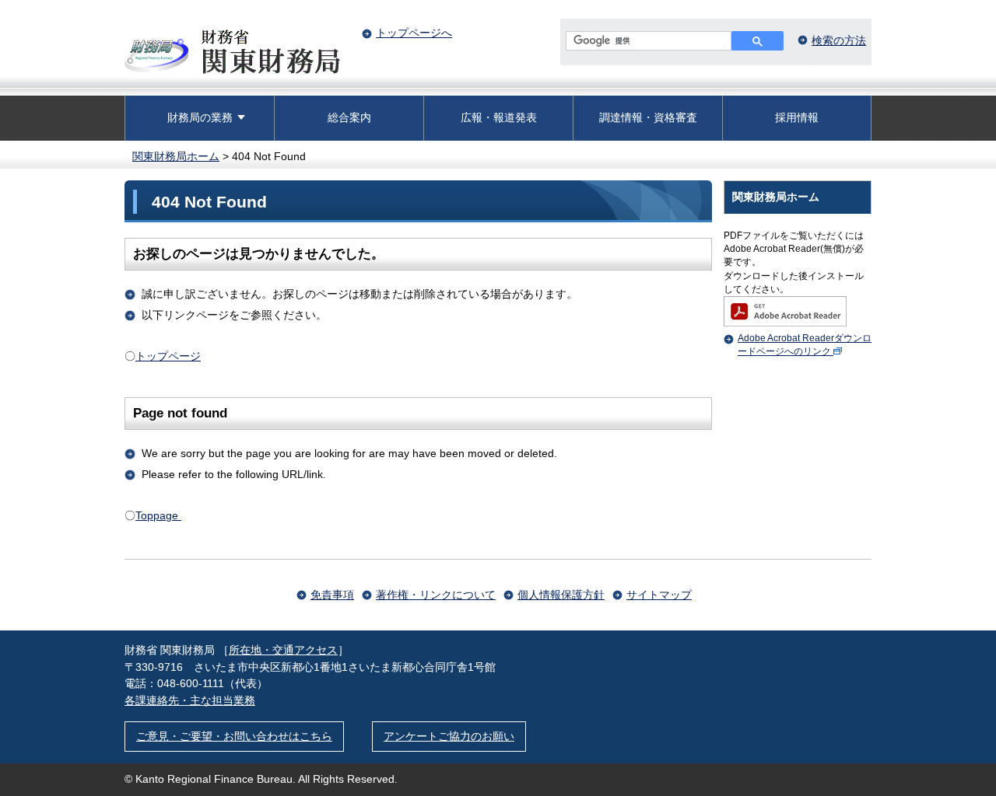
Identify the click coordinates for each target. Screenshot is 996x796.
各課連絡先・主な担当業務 (189, 700)
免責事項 (332, 594)
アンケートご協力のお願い (449, 736)
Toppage (158, 515)
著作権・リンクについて (436, 594)
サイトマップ (659, 594)
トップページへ (414, 32)
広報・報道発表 (499, 117)
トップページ (168, 356)
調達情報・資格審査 (648, 117)
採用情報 (797, 117)
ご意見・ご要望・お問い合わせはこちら (234, 736)
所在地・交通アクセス (283, 650)
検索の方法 (839, 40)
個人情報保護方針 (561, 594)
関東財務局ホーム (175, 156)
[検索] (757, 41)
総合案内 (349, 117)
